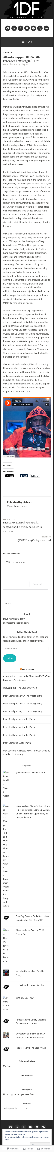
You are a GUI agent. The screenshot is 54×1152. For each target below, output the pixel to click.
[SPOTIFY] (36, 1127)
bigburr (25, 64)
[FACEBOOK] (10, 1127)
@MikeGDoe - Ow (25, 998)
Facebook (27, 1075)
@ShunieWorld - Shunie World (30, 772)
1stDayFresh (28, 669)
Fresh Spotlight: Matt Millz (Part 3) (19, 727)
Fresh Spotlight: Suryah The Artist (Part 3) (22, 696)
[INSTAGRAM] (17, 1127)
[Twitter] (20, 28)
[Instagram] (14, 28)
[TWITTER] (23, 1127)
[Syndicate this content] (21, 669)
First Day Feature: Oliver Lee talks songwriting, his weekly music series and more (22, 525)
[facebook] (7, 28)
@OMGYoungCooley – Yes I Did (34, 539)
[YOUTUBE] (30, 1127)
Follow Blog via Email (27, 632)
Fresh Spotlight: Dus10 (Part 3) (17, 743)
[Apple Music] (39, 28)
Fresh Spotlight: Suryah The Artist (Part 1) (22, 711)
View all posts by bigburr (19, 506)
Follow (10, 658)
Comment (37, 584)
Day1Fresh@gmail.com (14, 619)
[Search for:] (27, 603)
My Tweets (8, 1066)
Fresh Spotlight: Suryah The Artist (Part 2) (22, 703)
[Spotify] (33, 28)
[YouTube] (27, 28)
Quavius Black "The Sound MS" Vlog (20, 688)
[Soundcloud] (46, 28)
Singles (7, 52)
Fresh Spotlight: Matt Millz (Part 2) (19, 719)
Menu (29, 42)
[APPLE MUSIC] (43, 1127)
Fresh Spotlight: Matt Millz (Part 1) (19, 735)
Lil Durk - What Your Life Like (30, 985)
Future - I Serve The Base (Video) (31, 1048)
